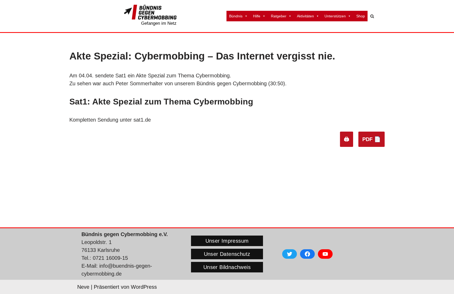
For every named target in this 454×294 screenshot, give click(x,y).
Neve (83, 287)
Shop (360, 16)
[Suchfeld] (372, 16)
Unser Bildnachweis (227, 267)
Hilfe (256, 16)
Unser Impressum (227, 241)
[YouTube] (325, 254)
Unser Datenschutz (227, 254)
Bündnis (236, 16)
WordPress (144, 287)
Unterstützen (335, 16)
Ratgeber (278, 16)
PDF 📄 (371, 139)
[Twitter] (289, 254)
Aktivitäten (305, 16)
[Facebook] (307, 254)
